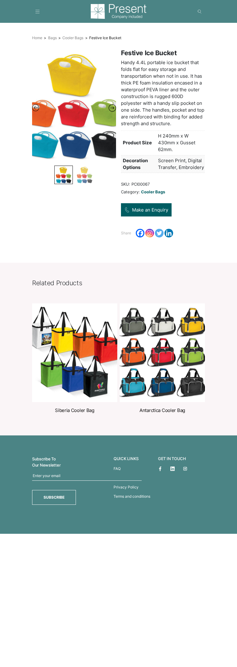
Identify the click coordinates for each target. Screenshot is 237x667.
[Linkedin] (168, 233)
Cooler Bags (72, 37)
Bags (52, 37)
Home (37, 37)
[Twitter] (159, 233)
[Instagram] (149, 233)
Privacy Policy (126, 487)
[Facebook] (140, 233)
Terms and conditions (132, 496)
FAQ (117, 468)
